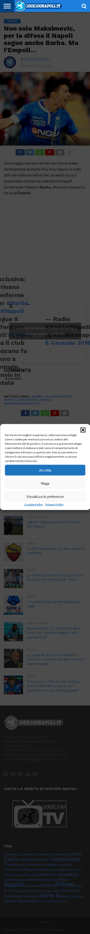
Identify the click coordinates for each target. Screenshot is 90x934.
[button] (82, 430)
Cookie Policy (33, 504)
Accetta (45, 470)
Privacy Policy (54, 504)
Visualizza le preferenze (45, 496)
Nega (45, 483)
